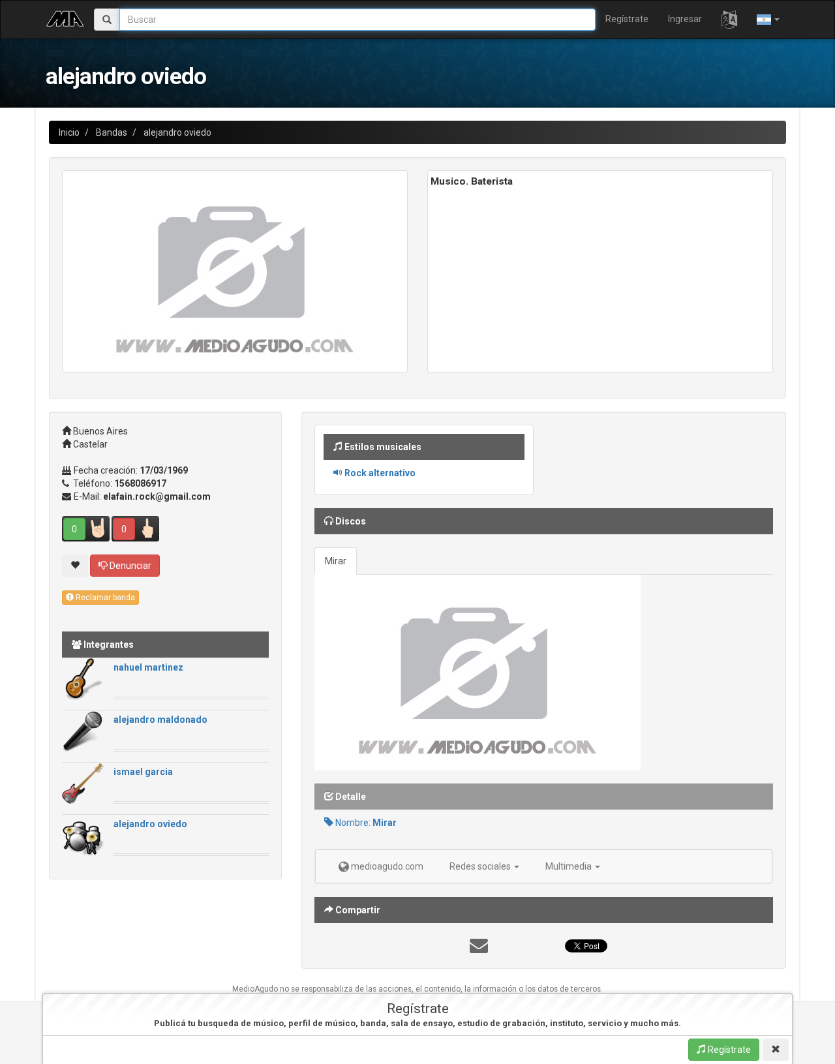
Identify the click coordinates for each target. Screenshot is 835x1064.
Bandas (111, 132)
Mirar (335, 561)
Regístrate (626, 19)
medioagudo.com (386, 866)
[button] (729, 19)
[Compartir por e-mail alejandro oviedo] (479, 949)
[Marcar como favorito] (75, 566)
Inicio (69, 132)
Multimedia (569, 866)
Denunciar (129, 565)
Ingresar (685, 19)
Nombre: (365, 822)
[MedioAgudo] (65, 17)
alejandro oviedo (177, 132)
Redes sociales (481, 866)
